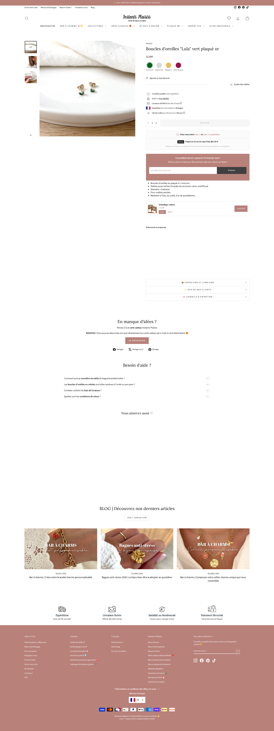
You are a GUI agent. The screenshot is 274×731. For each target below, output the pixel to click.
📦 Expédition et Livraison (197, 282)
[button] (158, 78)
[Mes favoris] (229, 18)
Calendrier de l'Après (156, 682)
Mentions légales (121, 716)
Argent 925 (195, 26)
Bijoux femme (153, 642)
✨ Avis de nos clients (197, 289)
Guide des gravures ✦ (78, 646)
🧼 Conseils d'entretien (198, 296)
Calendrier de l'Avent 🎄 (157, 673)
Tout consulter (137, 517)
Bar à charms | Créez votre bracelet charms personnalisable (60, 577)
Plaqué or (174, 26)
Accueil (149, 43)
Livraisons (28, 673)
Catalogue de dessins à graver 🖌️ (83, 664)
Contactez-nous (81, 7)
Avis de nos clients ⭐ (151, 716)
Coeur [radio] (162, 212)
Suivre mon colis (31, 7)
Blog (93, 7)
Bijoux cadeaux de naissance (159, 664)
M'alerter (231, 170)
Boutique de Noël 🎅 (156, 677)
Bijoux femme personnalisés (159, 660)
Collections (96, 26)
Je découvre (137, 340)
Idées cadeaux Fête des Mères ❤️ (161, 655)
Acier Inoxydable (220, 26)
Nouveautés (47, 26)
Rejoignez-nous (30, 655)
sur (160, 98)
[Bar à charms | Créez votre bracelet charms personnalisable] (60, 548)
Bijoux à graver (150, 26)
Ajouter (241, 208)
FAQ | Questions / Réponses (35, 642)
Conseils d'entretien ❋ (79, 651)
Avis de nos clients (118, 651)
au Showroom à (167, 113)
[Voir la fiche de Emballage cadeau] (152, 208)
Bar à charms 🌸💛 (71, 26)
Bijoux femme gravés (156, 646)
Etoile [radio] (170, 212)
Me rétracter (29, 668)
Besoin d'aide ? (66, 7)
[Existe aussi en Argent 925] (160, 269)
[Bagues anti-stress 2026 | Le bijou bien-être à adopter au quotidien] (137, 548)
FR (138, 700)
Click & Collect (30, 660)
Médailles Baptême (155, 668)
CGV (26, 677)
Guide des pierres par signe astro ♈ (84, 660)
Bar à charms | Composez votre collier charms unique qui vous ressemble (213, 579)
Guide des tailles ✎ (77, 642)
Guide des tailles (242, 84)
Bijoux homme (154, 651)
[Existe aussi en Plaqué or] (164, 269)
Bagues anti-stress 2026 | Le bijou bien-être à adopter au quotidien (137, 577)
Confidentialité (135, 716)
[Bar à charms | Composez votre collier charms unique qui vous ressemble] (213, 548)
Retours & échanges (32, 646)
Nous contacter (30, 651)
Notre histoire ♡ (117, 642)
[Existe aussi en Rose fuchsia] (169, 269)
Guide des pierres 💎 (78, 655)
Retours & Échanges (48, 7)
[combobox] (137, 700)
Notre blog (115, 646)
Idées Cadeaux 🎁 (121, 26)
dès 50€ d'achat (166, 103)
